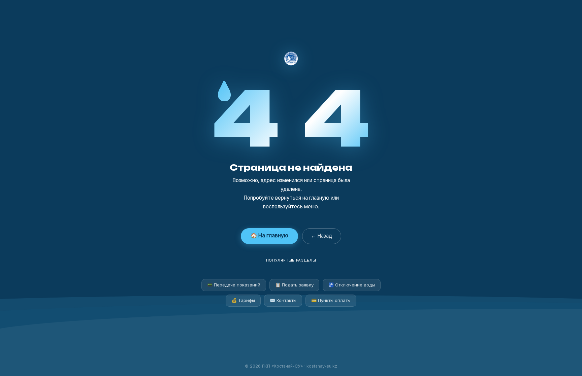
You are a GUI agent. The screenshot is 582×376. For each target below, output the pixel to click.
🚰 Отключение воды (351, 284)
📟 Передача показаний (233, 284)
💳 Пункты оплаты (331, 300)
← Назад (321, 236)
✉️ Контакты (283, 300)
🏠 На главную (269, 235)
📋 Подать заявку (294, 284)
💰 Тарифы (243, 300)
